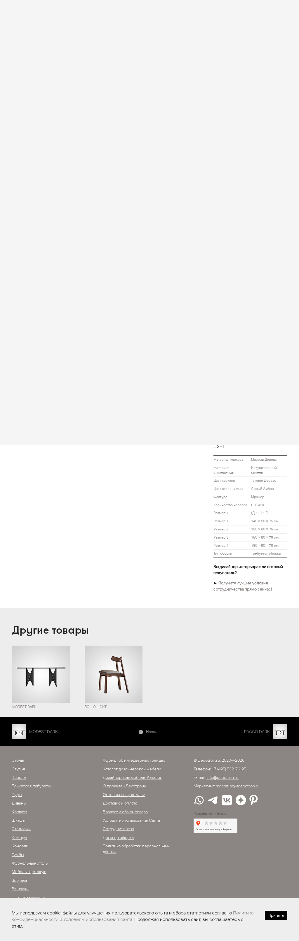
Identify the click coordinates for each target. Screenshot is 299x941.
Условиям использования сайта (97, 919)
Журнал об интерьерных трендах (134, 760)
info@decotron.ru (222, 777)
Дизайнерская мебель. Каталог (132, 777)
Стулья (18, 769)
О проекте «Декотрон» (124, 786)
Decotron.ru (209, 760)
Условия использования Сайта (131, 820)
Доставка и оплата (120, 803)
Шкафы (18, 820)
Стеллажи (21, 828)
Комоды (19, 837)
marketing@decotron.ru (238, 786)
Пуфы (17, 794)
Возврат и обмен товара (125, 811)
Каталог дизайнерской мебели (132, 769)
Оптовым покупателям (124, 794)
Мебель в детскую (29, 871)
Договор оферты (118, 837)
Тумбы (18, 854)
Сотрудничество (118, 828)
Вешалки (20, 888)
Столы (18, 760)
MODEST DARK (43, 731)
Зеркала (19, 880)
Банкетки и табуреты (31, 786)
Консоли (20, 846)
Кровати (19, 811)
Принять (276, 915)
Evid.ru (222, 814)
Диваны (19, 803)
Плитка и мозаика (28, 897)
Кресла (19, 777)
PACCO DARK (257, 731)
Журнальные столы (30, 863)
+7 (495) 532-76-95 (229, 769)
